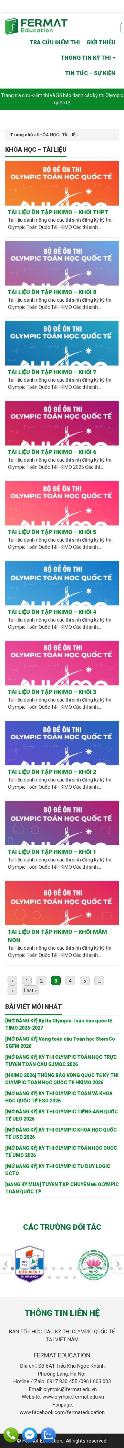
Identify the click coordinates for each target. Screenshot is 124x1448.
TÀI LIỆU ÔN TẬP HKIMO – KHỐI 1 (52, 852)
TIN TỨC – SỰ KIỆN (90, 73)
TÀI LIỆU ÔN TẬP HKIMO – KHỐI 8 (52, 292)
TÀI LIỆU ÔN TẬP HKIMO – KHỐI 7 (52, 372)
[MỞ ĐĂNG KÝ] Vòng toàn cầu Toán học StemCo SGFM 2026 (60, 1042)
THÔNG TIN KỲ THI (86, 58)
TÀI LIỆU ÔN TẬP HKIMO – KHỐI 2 (52, 772)
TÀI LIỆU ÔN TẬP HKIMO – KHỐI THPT (58, 212)
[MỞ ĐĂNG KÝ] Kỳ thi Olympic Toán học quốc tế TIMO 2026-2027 (58, 1024)
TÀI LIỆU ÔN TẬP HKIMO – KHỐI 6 (52, 452)
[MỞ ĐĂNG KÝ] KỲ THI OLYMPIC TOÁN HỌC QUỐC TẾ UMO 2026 (61, 1151)
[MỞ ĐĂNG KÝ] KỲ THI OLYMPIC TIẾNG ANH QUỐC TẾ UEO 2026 (61, 1115)
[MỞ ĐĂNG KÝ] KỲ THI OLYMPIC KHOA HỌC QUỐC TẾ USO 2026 (61, 1133)
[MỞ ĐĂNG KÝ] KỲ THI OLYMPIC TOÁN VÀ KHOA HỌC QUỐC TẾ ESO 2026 (59, 1097)
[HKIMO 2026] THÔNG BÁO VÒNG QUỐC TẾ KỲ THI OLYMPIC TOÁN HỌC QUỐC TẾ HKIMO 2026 (61, 1079)
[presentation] (6, 1264)
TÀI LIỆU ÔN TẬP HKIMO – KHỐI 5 (52, 532)
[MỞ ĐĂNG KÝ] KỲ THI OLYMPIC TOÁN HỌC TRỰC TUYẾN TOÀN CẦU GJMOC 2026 (61, 1060)
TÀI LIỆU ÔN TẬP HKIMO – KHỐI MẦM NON (57, 936)
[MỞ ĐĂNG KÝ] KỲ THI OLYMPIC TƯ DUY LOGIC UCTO (57, 1169)
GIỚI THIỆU (100, 42)
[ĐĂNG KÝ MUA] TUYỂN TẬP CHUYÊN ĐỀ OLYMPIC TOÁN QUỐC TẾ (62, 1188)
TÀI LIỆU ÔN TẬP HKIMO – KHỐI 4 (52, 612)
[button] (4, 1268)
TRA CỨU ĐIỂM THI (55, 42)
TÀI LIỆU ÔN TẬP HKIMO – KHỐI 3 (52, 692)
